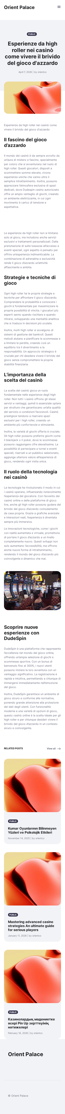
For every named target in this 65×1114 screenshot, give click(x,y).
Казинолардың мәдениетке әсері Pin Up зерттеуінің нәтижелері (31, 1023)
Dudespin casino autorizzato (41, 189)
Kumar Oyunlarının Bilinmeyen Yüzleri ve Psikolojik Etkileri (32, 830)
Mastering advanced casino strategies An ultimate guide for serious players (31, 926)
